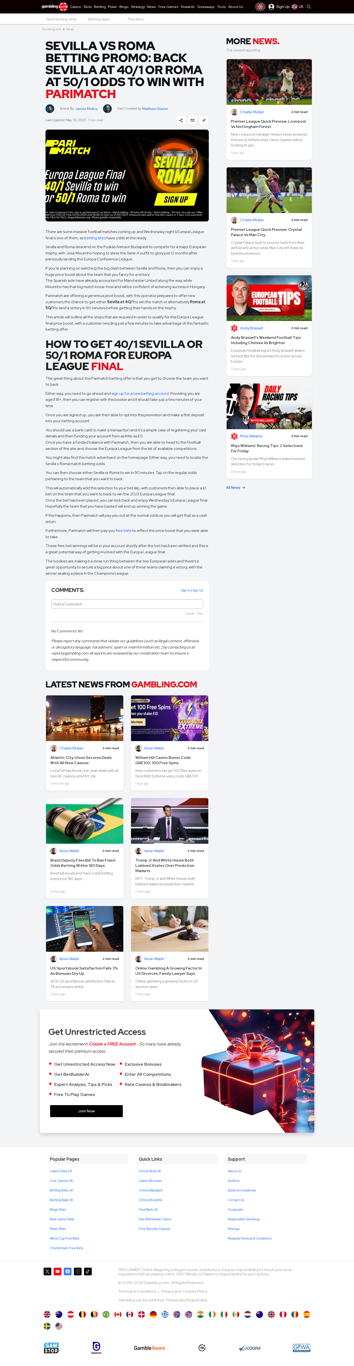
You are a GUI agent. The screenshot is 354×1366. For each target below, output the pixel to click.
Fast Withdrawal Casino (155, 1219)
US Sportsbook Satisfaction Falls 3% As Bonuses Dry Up (84, 971)
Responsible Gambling (243, 1219)
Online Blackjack (151, 1190)
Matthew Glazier (155, 109)
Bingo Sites (58, 1210)
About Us (234, 1171)
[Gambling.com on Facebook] (68, 1287)
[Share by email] (192, 120)
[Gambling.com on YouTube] (57, 1287)
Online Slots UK (150, 1171)
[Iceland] (176, 1314)
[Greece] (165, 1314)
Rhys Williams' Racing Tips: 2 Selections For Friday (267, 448)
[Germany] (153, 1314)
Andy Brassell (251, 328)
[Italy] (224, 1314)
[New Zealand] (259, 1314)
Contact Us (236, 1200)
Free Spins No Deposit (154, 1229)
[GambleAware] (150, 1347)
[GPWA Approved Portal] (301, 1348)
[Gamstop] (51, 1348)
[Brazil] (106, 1314)
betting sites (95, 237)
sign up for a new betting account (140, 393)
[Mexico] (235, 1314)
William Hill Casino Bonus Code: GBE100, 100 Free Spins (163, 760)
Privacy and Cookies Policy (184, 1291)
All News (233, 487)
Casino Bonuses (150, 1181)
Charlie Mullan (71, 748)
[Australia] (58, 1314)
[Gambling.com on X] (47, 1287)
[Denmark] (141, 1314)
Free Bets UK (148, 1210)
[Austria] (70, 1314)
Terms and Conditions (137, 1291)
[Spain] (306, 1314)
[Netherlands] (247, 1314)
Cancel (189, 613)
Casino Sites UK (61, 1171)
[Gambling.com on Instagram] (78, 1287)
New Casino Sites (62, 1219)
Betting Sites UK (61, 1190)
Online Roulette (150, 1200)
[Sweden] (47, 1326)
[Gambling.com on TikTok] (88, 1287)
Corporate (235, 1210)
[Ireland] (212, 1314)
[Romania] (294, 1314)
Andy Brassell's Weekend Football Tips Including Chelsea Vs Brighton (266, 340)
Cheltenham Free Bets (66, 1248)
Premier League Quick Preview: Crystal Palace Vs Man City (266, 232)
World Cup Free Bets (64, 1238)
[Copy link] (204, 120)
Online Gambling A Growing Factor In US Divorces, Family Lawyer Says (168, 971)
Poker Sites (58, 1229)
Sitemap (233, 1229)
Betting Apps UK (61, 1200)
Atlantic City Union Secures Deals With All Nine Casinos (81, 760)
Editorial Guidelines (242, 1190)
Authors (233, 1181)
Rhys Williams (251, 436)
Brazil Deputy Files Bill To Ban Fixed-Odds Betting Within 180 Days (83, 863)
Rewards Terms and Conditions (249, 1238)
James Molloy (86, 109)
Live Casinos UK (61, 1181)
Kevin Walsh (154, 748)
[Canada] (117, 1314)
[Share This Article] (181, 120)
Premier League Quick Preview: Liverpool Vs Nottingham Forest (268, 124)
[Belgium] (82, 1314)
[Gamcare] (96, 1348)
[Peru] (283, 1314)
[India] (200, 1314)
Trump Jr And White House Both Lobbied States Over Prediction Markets (164, 865)
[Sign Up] (260, 6)
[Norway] (271, 1314)
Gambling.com (51, 29)
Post (200, 613)
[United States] (58, 1326)
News (70, 29)
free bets (123, 530)
